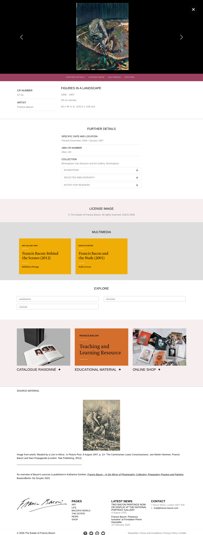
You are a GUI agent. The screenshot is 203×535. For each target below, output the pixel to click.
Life (74, 507)
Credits (182, 533)
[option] (45, 256)
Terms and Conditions (151, 533)
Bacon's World (81, 510)
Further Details (75, 77)
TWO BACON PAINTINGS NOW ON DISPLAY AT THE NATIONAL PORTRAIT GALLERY (128, 507)
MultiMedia (114, 77)
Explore (129, 77)
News (75, 516)
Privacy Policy (170, 533)
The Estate (78, 513)
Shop (75, 519)
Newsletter (133, 533)
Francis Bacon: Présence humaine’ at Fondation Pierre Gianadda (126, 520)
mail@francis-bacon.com (166, 508)
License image (96, 77)
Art (74, 504)
